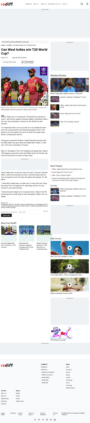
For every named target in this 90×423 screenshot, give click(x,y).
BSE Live (3, 393)
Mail (31, 4)
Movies (68, 372)
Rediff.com (70, 413)
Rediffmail (44, 367)
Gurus (57, 4)
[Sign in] (87, 4)
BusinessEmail (51, 4)
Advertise (13, 413)
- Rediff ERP (44, 383)
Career (18, 398)
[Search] (81, 4)
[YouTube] (51, 420)
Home (27, 4)
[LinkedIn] (55, 420)
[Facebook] (43, 420)
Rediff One (44, 369)
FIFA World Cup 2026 (58, 340)
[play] (70, 248)
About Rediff (3, 413)
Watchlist (4, 401)
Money (42, 4)
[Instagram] (47, 420)
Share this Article (10, 62)
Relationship (19, 401)
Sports (68, 375)
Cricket (9, 45)
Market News (5, 398)
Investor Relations (43, 413)
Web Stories (55, 238)
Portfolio (3, 404)
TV (60, 4)
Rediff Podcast (70, 388)
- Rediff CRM (44, 380)
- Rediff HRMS (45, 377)
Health (18, 393)
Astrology (69, 385)
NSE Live (3, 396)
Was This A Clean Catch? (61, 175)
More (64, 4)
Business (69, 369)
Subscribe (6, 215)
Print (47, 211)
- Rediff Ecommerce (47, 375)
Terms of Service (31, 413)
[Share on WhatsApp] (35, 420)
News (35, 4)
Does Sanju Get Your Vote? (62, 172)
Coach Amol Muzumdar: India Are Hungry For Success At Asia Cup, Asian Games (68, 179)
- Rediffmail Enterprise (47, 372)
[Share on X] (39, 420)
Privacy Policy (20, 413)
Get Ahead (69, 380)
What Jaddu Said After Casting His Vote (67, 169)
